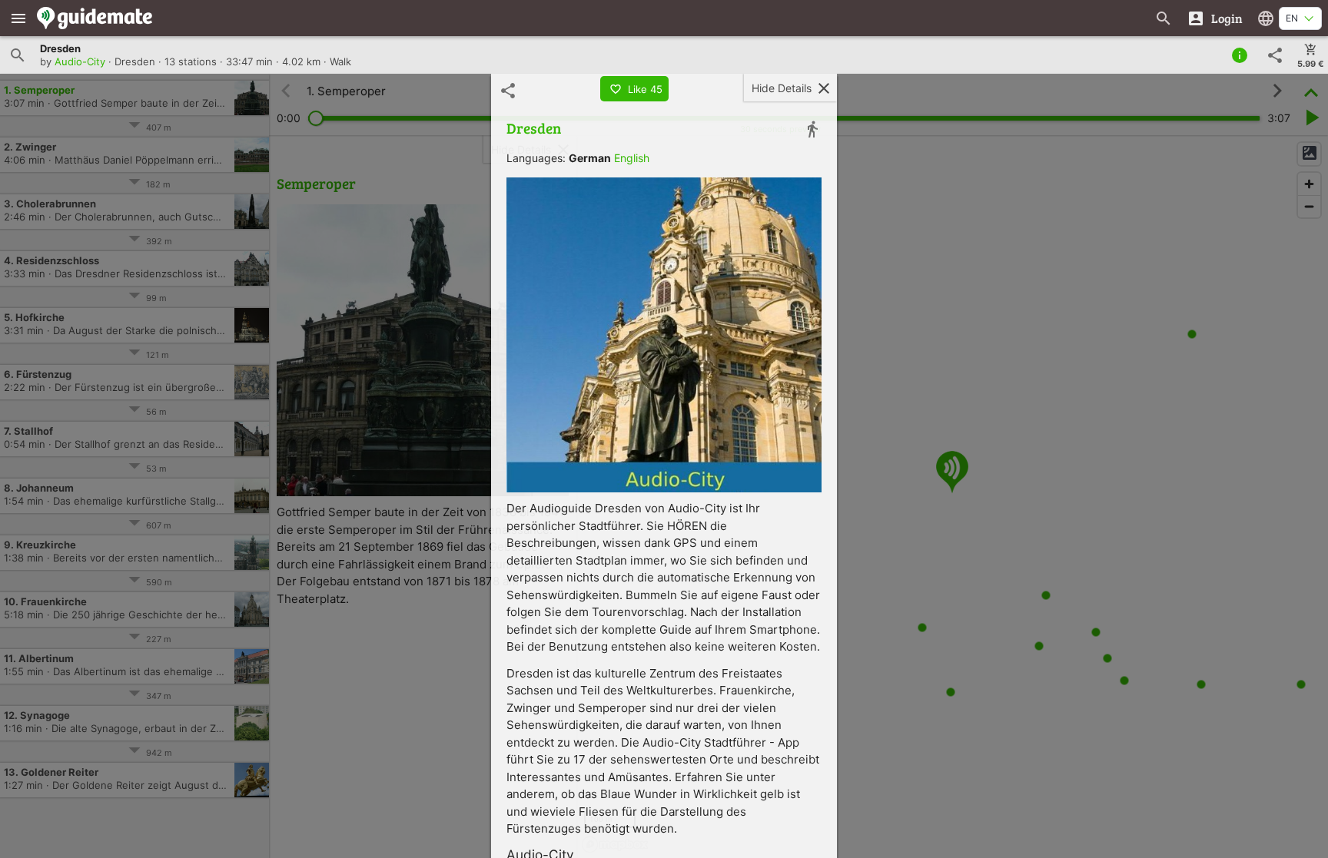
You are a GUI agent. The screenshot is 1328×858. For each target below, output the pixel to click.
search (17, 55)
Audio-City (80, 61)
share (1275, 55)
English (631, 157)
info (1239, 55)
